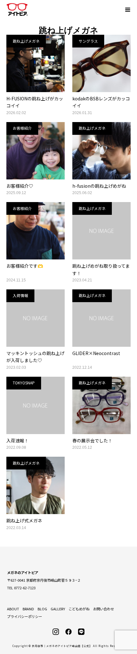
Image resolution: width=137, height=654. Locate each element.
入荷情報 (20, 295)
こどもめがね (79, 608)
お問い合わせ (103, 608)
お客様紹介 (22, 128)
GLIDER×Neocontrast (96, 353)
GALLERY (58, 608)
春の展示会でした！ (92, 440)
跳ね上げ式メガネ (24, 520)
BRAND (28, 608)
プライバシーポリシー (24, 616)
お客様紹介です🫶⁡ (24, 266)
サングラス (88, 41)
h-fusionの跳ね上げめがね (99, 186)
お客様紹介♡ (19, 186)
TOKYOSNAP (24, 382)
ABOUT (13, 608)
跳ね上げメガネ (26, 41)
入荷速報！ (17, 440)
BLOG (42, 608)
